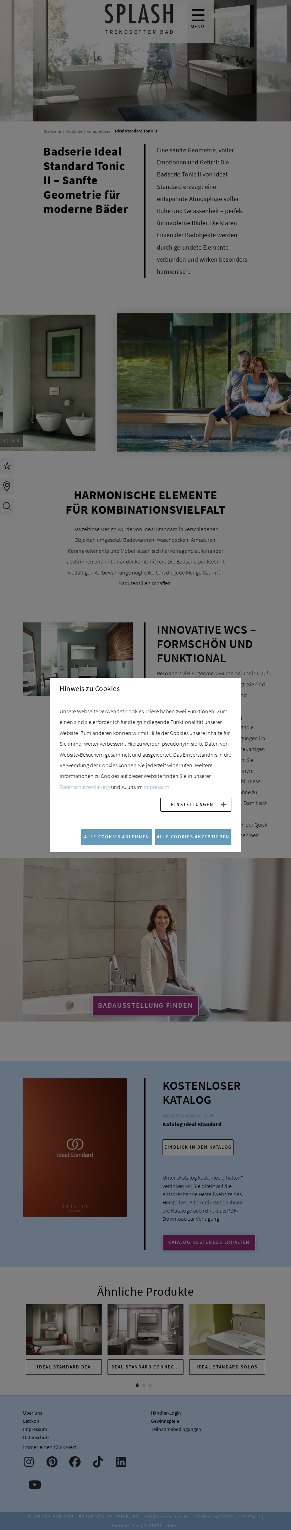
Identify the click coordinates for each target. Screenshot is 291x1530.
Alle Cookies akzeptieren (193, 836)
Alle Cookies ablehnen (116, 836)
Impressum (156, 786)
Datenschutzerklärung (85, 786)
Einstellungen (192, 804)
